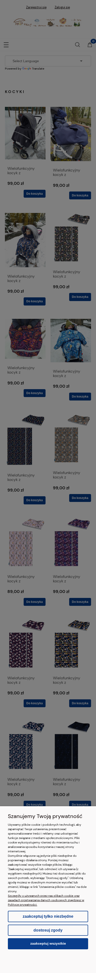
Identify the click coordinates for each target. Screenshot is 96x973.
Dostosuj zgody (48, 930)
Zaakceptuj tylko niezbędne (48, 916)
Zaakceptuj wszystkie (48, 943)
